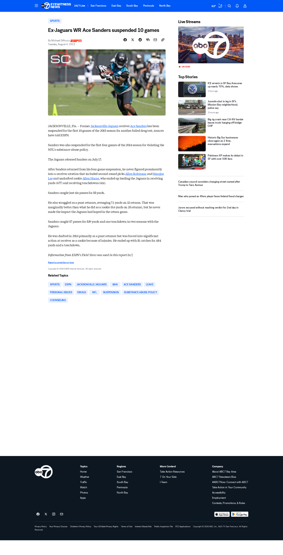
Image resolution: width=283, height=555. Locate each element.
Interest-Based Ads (143, 527)
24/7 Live (79, 5)
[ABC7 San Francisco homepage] (56, 5)
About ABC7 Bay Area (224, 471)
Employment (219, 498)
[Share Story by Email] (155, 40)
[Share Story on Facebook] (125, 40)
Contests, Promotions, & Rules (228, 503)
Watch (83, 487)
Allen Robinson (135, 173)
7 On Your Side (168, 477)
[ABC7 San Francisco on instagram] (53, 514)
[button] (36, 5)
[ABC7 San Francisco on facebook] (38, 514)
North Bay (164, 5)
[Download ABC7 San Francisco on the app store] (222, 514)
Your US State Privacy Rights (106, 527)
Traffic (83, 482)
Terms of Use (126, 527)
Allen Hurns (91, 178)
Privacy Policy (41, 527)
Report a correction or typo (61, 262)
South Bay (132, 5)
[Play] (211, 45)
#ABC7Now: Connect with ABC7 (230, 482)
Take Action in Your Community (229, 487)
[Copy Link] (163, 40)
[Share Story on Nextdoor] (148, 40)
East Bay (116, 5)
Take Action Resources (172, 471)
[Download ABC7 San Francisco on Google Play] (239, 514)
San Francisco (98, 5)
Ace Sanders (138, 126)
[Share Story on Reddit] (140, 40)
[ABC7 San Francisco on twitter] (46, 514)
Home (83, 471)
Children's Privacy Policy (80, 527)
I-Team (163, 482)
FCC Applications (182, 527)
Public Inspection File (163, 527)
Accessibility (219, 492)
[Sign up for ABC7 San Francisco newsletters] (61, 514)
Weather (84, 477)
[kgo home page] (44, 471)
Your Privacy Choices (58, 527)
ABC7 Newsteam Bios (224, 477)
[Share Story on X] (132, 40)
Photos (84, 492)
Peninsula (148, 5)
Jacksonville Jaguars (104, 126)
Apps (83, 498)
